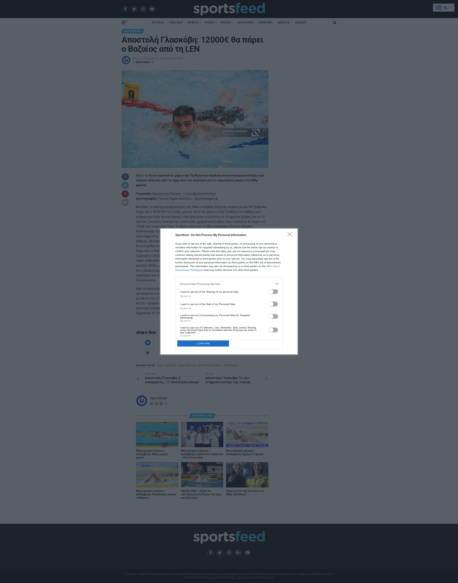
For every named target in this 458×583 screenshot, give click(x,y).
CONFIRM (203, 343)
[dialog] (229, 291)
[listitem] (229, 284)
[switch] (273, 291)
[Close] (291, 235)
